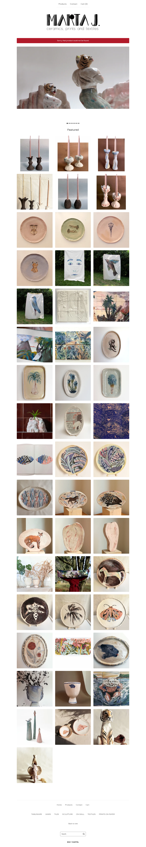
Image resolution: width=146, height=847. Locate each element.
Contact (73, 4)
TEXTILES (92, 814)
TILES (56, 814)
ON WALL (80, 814)
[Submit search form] (83, 834)
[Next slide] (126, 83)
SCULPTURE (67, 814)
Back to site (73, 824)
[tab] (67, 123)
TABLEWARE (36, 814)
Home (59, 805)
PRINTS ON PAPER (107, 814)
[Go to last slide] (19, 83)
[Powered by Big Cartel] (73, 842)
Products (62, 4)
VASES (48, 814)
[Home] (73, 22)
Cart (87, 805)
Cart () (84, 4)
